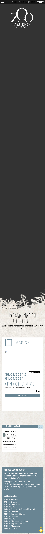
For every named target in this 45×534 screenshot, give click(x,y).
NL (43, 2)
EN (38, 2)
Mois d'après (41, 427)
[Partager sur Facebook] (36, 391)
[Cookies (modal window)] (41, 530)
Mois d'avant (39, 427)
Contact (31, 2)
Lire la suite (22, 395)
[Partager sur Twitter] (39, 391)
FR (40, 2)
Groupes (15, 2)
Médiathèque (23, 2)
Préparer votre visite (16, 306)
